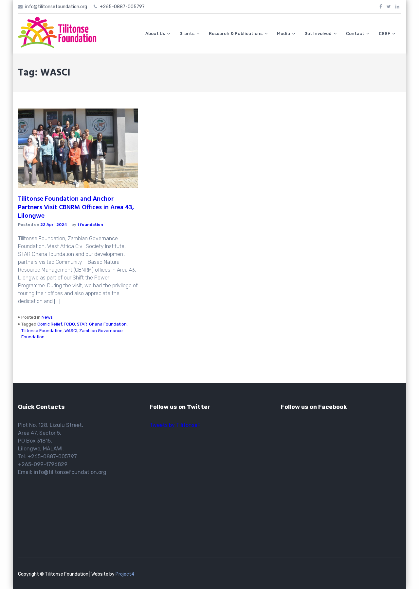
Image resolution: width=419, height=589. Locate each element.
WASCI (70, 330)
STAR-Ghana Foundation (102, 324)
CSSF (384, 33)
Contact (355, 33)
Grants (186, 33)
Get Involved (318, 33)
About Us (155, 33)
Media (283, 33)
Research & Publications (236, 33)
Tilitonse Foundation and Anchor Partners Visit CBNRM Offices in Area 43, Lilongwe (76, 207)
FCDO (69, 324)
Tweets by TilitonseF (175, 425)
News (47, 317)
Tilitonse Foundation (42, 330)
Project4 (125, 574)
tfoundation (90, 224)
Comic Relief (49, 324)
